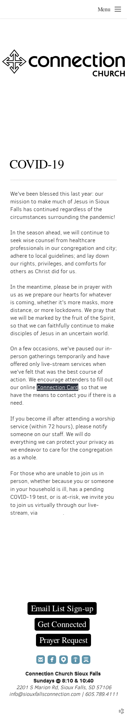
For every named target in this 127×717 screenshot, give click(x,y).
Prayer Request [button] (64, 639)
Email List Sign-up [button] (62, 608)
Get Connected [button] (62, 624)
